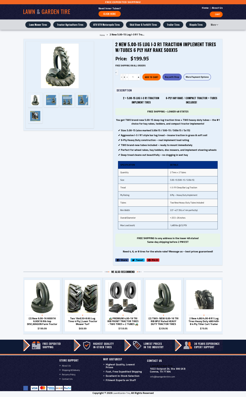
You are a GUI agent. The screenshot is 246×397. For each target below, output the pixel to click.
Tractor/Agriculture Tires (70, 24)
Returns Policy (68, 374)
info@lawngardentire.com (162, 376)
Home (205, 7)
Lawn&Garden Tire (121, 393)
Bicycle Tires (196, 24)
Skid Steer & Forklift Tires (143, 24)
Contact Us (67, 379)
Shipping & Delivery (71, 370)
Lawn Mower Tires (38, 24)
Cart (217, 14)
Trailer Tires (173, 24)
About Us (217, 7)
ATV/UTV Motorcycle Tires (106, 24)
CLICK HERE (109, 14)
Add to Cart (151, 77)
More (213, 24)
